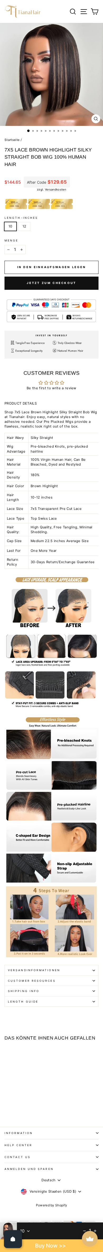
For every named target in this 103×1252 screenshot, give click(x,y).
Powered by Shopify (51, 1205)
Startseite (12, 140)
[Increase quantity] (95, 1231)
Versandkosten (55, 189)
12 (24, 226)
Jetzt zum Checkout (51, 283)
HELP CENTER (18, 1145)
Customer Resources (32, 980)
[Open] (13, 1239)
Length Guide (23, 1001)
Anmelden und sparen (29, 1168)
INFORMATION (18, 1133)
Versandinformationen (34, 970)
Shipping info (23, 991)
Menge (11, 240)
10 (10, 226)
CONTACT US (17, 1157)
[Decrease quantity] (84, 1231)
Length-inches (21, 217)
